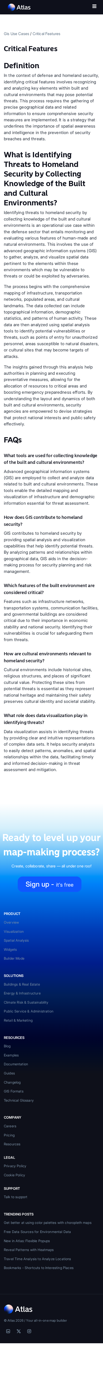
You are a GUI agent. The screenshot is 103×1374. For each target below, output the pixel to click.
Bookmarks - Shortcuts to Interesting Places (39, 1268)
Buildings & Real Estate (22, 984)
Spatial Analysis (16, 940)
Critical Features (47, 33)
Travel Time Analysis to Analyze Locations (37, 1259)
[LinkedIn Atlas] (8, 1331)
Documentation (16, 1064)
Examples (11, 1055)
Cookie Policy (14, 1175)
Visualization (14, 931)
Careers (10, 1126)
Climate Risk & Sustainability (26, 1002)
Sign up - (50, 884)
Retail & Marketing (18, 1020)
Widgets (10, 949)
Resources (12, 1144)
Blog (7, 1046)
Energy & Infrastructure (22, 993)
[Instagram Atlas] (29, 1331)
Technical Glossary (19, 1100)
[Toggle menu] (94, 7)
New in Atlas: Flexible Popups (27, 1241)
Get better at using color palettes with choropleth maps (48, 1223)
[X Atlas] (18, 1331)
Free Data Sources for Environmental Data (37, 1232)
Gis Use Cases (16, 33)
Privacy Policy (15, 1166)
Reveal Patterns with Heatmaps (29, 1250)
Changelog (12, 1082)
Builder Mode (14, 958)
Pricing (9, 1135)
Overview (11, 922)
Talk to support (15, 1197)
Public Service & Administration (28, 1011)
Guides (9, 1073)
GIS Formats (13, 1091)
